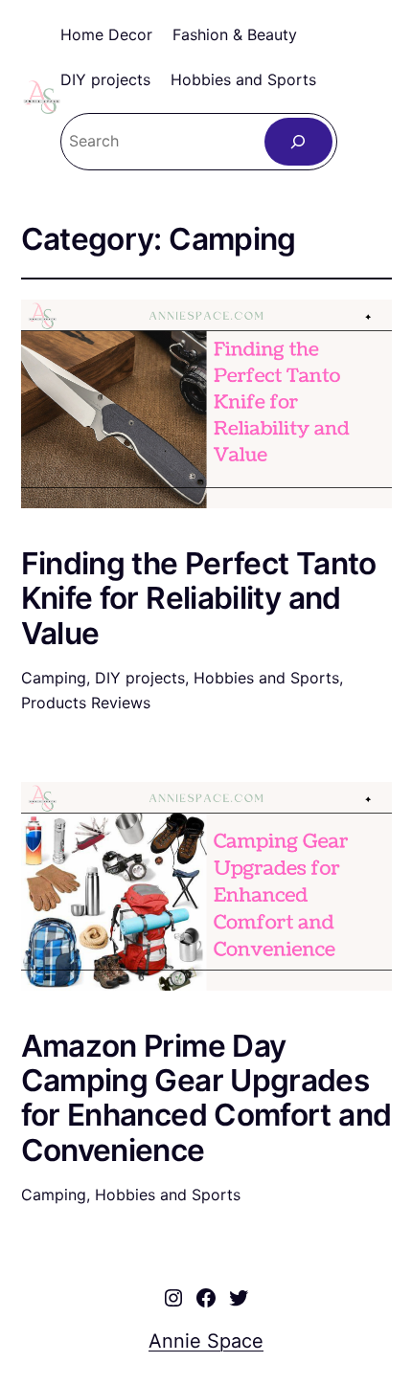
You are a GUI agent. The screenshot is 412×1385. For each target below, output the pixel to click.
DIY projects (140, 677)
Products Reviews (85, 702)
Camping (53, 677)
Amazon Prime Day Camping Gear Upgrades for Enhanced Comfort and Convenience (206, 1099)
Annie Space (206, 1340)
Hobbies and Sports (266, 677)
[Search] (298, 141)
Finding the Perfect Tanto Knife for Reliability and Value (199, 599)
